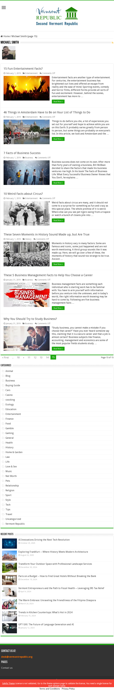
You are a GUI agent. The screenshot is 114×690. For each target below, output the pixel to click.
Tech (7, 504)
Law (7, 457)
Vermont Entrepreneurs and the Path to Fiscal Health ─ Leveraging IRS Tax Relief (61, 588)
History (28, 239)
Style (8, 500)
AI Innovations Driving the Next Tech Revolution (44, 539)
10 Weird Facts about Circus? (23, 194)
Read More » (58, 102)
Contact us (6, 667)
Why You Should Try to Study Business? (30, 319)
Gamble (9, 428)
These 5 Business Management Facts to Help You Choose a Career (48, 275)
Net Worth (11, 476)
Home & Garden (13, 452)
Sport (8, 495)
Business (29, 157)
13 (41, 357)
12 (35, 357)
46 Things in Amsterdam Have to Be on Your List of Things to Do (47, 112)
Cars (7, 390)
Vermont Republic (15, 523)
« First (5, 357)
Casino (9, 395)
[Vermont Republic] (57, 15)
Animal (9, 371)
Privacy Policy (68, 688)
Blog (7, 375)
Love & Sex (11, 466)
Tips (7, 509)
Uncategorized (13, 519)
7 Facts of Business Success (22, 153)
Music (8, 471)
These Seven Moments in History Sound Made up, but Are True (47, 234)
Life (7, 461)
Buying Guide (12, 385)
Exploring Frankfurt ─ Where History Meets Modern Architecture (53, 551)
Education (10, 409)
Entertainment (31, 73)
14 (47, 357)
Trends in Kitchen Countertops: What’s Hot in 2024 (45, 612)
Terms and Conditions (49, 688)
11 (29, 357)
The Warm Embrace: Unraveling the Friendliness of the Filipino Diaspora (57, 600)
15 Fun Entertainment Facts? (23, 68)
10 (18, 357)
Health (9, 442)
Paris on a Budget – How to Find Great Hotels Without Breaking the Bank (57, 576)
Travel (8, 514)
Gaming (9, 433)
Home (6, 36)
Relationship (12, 485)
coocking (10, 399)
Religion (9, 490)
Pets (7, 480)
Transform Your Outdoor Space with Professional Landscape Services (55, 563)
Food (8, 423)
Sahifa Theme (8, 683)
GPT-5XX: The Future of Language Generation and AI (46, 624)
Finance (9, 418)
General (9, 437)
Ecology (9, 404)
